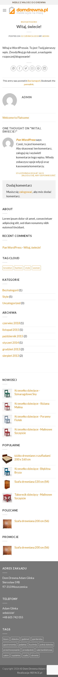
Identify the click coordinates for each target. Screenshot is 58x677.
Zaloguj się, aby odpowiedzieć (39, 175)
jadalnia (22, 644)
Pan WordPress (25, 139)
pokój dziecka (46, 644)
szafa (25, 655)
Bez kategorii (29, 22)
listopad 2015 (10, 329)
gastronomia (9, 644)
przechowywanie (11, 649)
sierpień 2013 (10, 355)
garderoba (37, 639)
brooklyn (7, 267)
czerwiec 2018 (11, 323)
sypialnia (16, 655)
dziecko (15, 639)
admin (45, 36)
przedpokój (28, 649)
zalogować (25, 192)
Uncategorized (11, 303)
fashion (18, 267)
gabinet (25, 639)
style (27, 267)
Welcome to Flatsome (15, 117)
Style (5, 296)
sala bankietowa (44, 649)
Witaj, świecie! (32, 247)
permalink (29, 84)
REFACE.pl (36, 672)
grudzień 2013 (11, 349)
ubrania (34, 655)
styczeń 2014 (10, 342)
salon (6, 655)
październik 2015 (12, 336)
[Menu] (4, 10)
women (36, 267)
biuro (6, 639)
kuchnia (33, 644)
